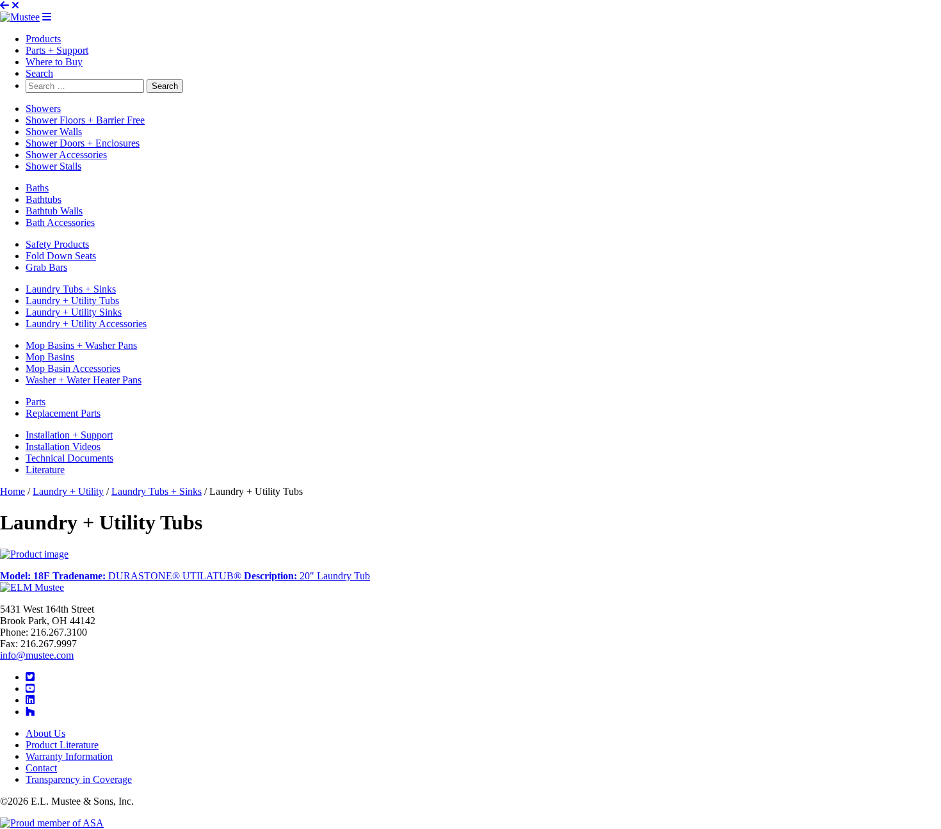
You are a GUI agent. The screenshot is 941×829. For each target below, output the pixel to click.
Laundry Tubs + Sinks (156, 491)
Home (12, 491)
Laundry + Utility (68, 491)
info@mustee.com (37, 655)
